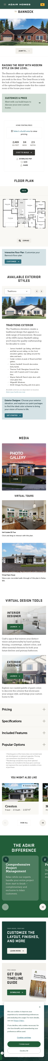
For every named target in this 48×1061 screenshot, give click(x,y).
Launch (13, 627)
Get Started (12, 415)
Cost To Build (22, 152)
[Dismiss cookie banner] (40, 1006)
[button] (5, 4)
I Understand (24, 1044)
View (15, 479)
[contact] (42, 4)
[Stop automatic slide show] (3, 22)
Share (25, 165)
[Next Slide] (44, 32)
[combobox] (17, 291)
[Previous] (5, 822)
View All (24, 823)
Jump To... (23, 51)
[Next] (42, 907)
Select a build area (21, 131)
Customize (11, 261)
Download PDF (25, 159)
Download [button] (15, 992)
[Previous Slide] (4, 32)
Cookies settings (24, 1037)
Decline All (24, 1051)
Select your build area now (15, 392)
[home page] (19, 4)
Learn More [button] (15, 951)
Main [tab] (24, 191)
